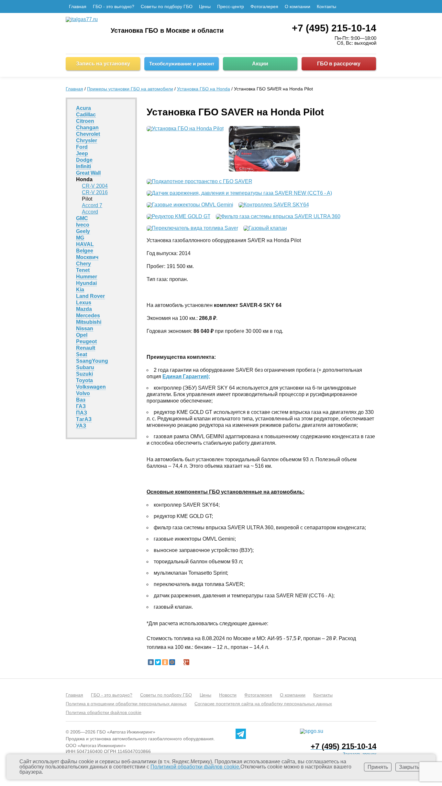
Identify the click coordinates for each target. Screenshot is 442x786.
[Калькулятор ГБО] (372, 6)
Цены (205, 6)
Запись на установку (103, 63)
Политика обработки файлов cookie (103, 712)
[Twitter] (158, 662)
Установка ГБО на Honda (203, 88)
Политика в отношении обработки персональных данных (126, 703)
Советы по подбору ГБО (167, 6)
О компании (297, 6)
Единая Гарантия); (186, 376)
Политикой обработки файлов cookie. (195, 766)
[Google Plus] (186, 662)
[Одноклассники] (165, 662)
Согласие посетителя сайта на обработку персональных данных (263, 703)
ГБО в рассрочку (338, 63)
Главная (77, 6)
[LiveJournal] (179, 662)
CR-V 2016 (95, 192)
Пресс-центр (230, 6)
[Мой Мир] (172, 662)
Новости (228, 695)
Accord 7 (92, 205)
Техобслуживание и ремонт (181, 63)
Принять (378, 767)
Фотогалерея (264, 6)
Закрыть (409, 767)
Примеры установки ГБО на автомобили (130, 88)
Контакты (326, 6)
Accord (90, 212)
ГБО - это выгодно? (113, 6)
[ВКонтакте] (151, 662)
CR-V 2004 (95, 186)
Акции (260, 63)
